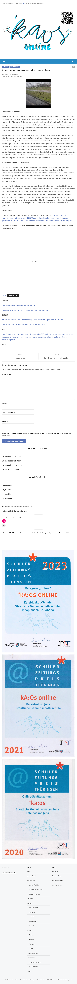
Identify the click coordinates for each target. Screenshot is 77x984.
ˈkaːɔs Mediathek (32, 953)
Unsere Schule (31, 876)
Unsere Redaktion (34, 885)
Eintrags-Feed (56, 876)
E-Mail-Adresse (8, 413)
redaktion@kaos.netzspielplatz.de (20, 507)
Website (5, 421)
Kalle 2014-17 (33, 967)
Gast (6, 74)
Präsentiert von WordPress (45, 980)
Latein (31, 948)
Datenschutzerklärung (9, 872)
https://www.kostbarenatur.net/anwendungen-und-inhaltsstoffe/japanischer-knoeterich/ (32, 320)
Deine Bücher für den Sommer (34, 3)
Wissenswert (15, 66)
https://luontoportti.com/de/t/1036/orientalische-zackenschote (23, 324)
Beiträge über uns (34, 894)
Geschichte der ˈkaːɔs (36, 889)
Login (28, 971)
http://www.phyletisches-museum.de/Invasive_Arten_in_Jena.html (25, 310)
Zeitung (4, 295)
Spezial (5, 66)
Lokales (31, 917)
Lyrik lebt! (30, 898)
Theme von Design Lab (64, 980)
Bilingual (29, 930)
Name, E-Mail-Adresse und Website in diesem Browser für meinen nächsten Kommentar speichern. (36, 435)
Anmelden (55, 871)
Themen (29, 903)
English (31, 935)
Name (4, 404)
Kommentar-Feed (57, 880)
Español (31, 939)
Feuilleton (32, 912)
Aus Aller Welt (33, 907)
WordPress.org (57, 885)
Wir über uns (31, 880)
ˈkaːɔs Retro (31, 958)
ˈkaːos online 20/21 (35, 962)
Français (31, 944)
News (28, 871)
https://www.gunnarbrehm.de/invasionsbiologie (18, 305)
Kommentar (7, 374)
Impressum (5, 868)
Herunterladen (13, 295)
